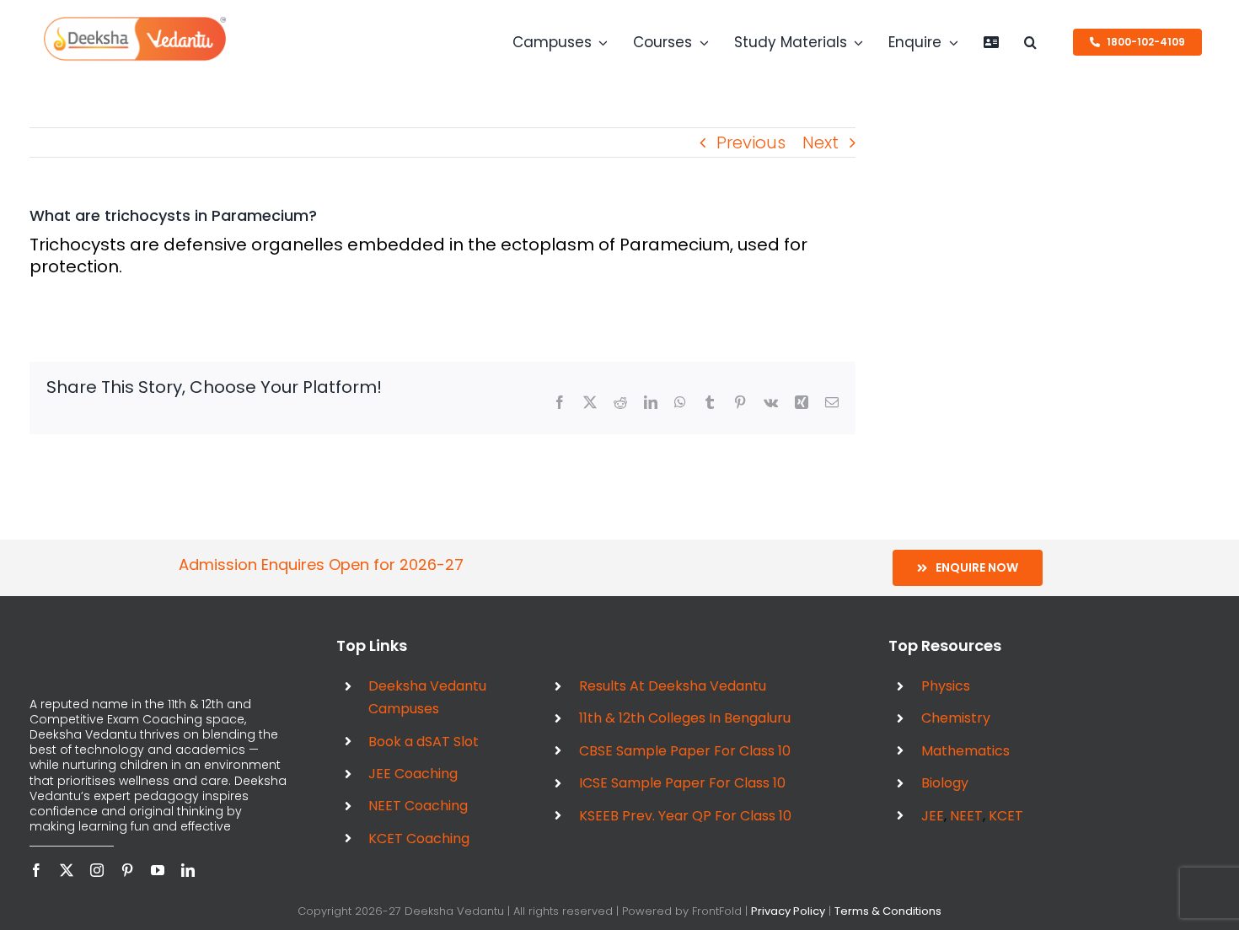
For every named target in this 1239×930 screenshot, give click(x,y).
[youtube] (157, 870)
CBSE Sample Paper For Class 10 (685, 751)
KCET (1006, 815)
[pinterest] (127, 870)
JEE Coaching (413, 773)
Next (820, 142)
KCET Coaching (418, 838)
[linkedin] (188, 870)
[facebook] (36, 870)
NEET (966, 815)
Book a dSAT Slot (423, 741)
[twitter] (66, 870)
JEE (932, 815)
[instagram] (97, 870)
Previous (751, 142)
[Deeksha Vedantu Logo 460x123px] (134, 22)
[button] (1030, 42)
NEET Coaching (418, 805)
